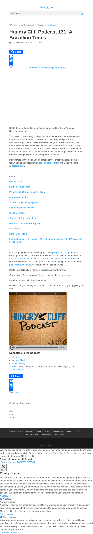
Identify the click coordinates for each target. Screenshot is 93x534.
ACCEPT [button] (21, 462)
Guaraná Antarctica (18, 197)
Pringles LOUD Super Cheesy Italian (27, 192)
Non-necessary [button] (7, 514)
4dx (17, 392)
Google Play (18, 360)
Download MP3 (19, 369)
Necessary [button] (5, 496)
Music (47, 431)
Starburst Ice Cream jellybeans (24, 202)
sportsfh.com (18, 166)
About (20, 431)
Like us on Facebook (19, 258)
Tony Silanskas (17, 43)
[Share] (46, 64)
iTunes (15, 357)
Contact (77, 431)
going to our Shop (60, 252)
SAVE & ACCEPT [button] (8, 532)
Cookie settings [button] (8, 462)
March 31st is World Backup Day (25, 223)
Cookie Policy (46, 434)
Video (39, 431)
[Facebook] (46, 57)
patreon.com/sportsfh (49, 163)
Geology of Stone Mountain (22, 218)
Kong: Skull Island (18, 234)
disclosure (54, 25)
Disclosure (59, 434)
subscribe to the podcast (66, 258)
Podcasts (38, 43)
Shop (69, 431)
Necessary (8, 499)
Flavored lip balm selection (22, 207)
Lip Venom (14, 228)
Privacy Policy (32, 434)
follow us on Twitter (40, 258)
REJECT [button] (31, 462)
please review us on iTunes (22, 265)
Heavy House (58, 431)
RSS (14, 366)
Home (12, 431)
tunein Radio (18, 363)
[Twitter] (46, 60)
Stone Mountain (17, 213)
